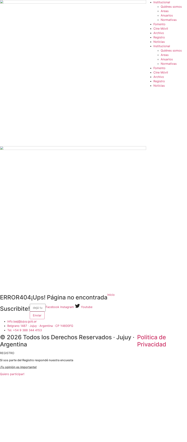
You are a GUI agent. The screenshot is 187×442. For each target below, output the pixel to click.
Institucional (161, 2)
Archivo (158, 33)
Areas (165, 11)
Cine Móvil (160, 28)
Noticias (159, 42)
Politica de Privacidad (151, 341)
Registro (159, 37)
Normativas (169, 20)
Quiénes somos (171, 6)
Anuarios (167, 15)
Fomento (159, 24)
